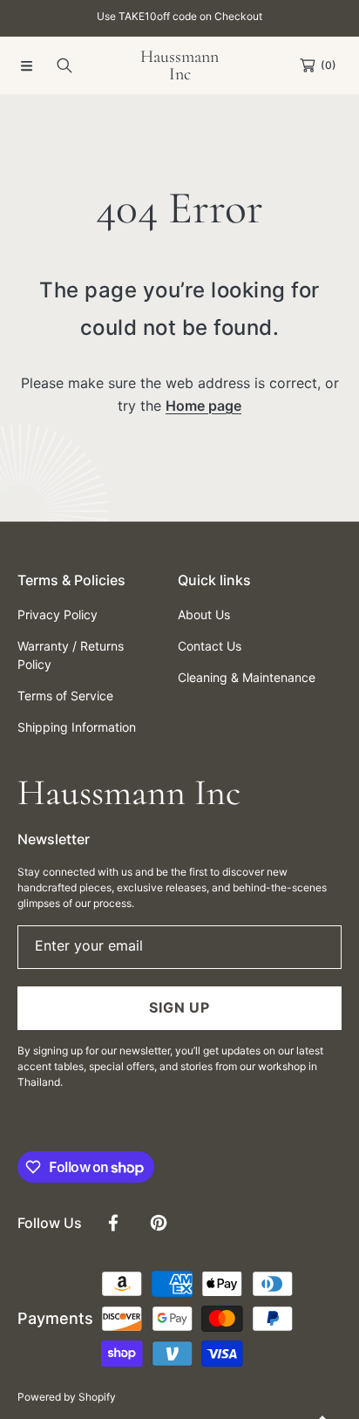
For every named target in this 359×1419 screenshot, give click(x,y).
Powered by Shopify (66, 1396)
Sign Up (179, 1007)
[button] (26, 65)
